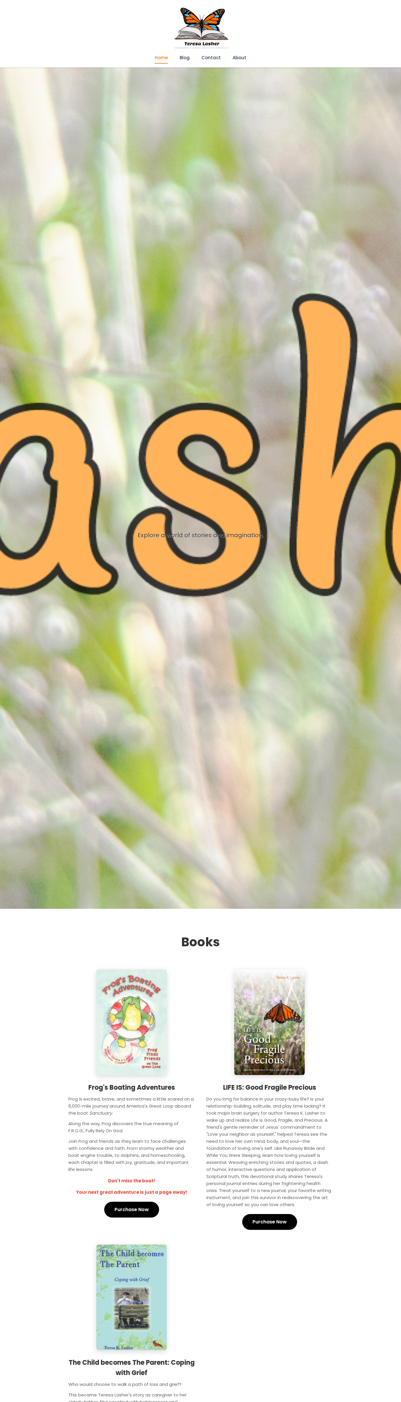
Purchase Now (131, 1209)
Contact (211, 58)
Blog (185, 58)
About (239, 58)
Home (161, 58)
